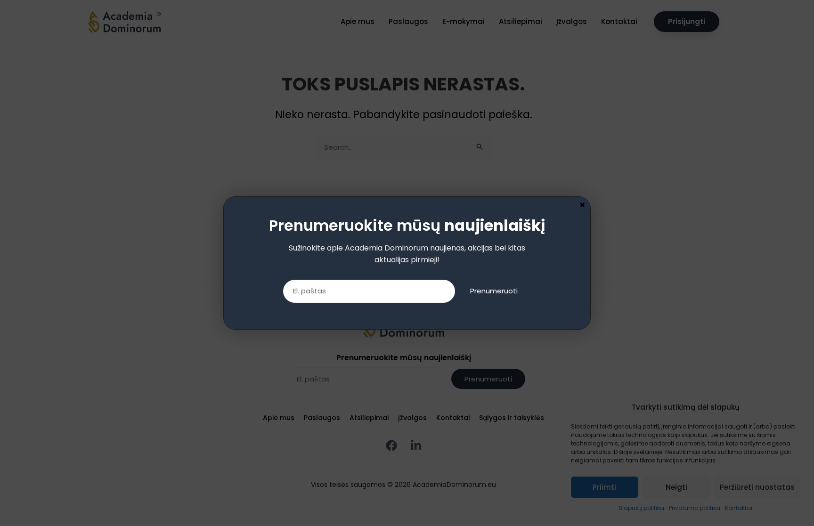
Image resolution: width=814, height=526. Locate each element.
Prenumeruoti (494, 291)
